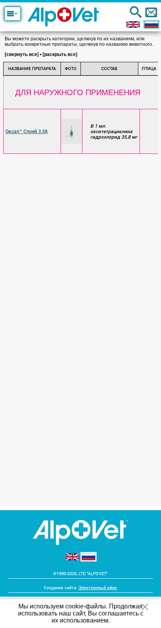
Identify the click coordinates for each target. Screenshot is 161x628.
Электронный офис (98, 587)
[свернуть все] (22, 54)
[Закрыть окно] (145, 607)
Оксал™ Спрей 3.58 (26, 131)
